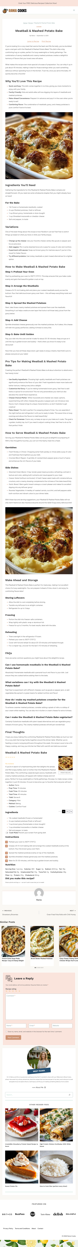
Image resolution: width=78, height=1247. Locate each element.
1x (63, 811)
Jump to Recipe (33, 41)
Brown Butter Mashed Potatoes (42, 958)
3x (71, 811)
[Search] (69, 1095)
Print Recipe (46, 41)
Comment (10, 996)
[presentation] (13, 941)
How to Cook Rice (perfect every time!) (53, 1186)
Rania (33, 35)
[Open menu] (74, 10)
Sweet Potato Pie (11, 1186)
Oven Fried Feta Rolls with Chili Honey (61, 912)
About (34, 1228)
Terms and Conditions (22, 1228)
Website (56, 1026)
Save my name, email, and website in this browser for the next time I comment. (35, 1031)
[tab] (35, 967)
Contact (40, 1228)
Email (32, 1026)
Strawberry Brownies (10, 912)
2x (67, 811)
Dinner (39, 26)
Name (9, 1026)
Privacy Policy (8, 1228)
